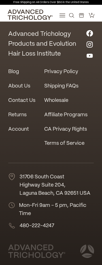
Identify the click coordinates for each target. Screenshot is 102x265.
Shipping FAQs (61, 86)
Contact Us (21, 100)
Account (18, 129)
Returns (17, 115)
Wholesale (56, 100)
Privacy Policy (61, 71)
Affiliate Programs (66, 115)
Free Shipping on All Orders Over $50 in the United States (51, 2)
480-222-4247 (37, 226)
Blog (13, 71)
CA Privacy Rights (65, 129)
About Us (19, 86)
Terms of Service (64, 143)
